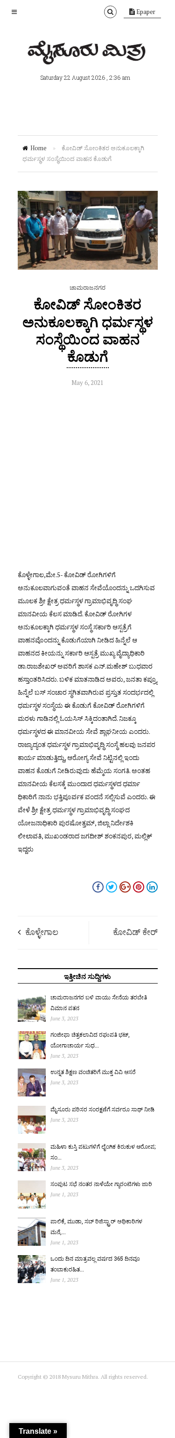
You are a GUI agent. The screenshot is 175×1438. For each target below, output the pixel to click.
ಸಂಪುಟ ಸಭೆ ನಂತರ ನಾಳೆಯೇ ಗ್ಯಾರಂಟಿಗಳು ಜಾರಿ (101, 1183)
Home (38, 148)
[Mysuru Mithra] (88, 53)
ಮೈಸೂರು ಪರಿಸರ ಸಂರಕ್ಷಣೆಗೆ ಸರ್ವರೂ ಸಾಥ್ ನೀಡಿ (102, 1109)
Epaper (145, 11)
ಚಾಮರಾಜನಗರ (87, 287)
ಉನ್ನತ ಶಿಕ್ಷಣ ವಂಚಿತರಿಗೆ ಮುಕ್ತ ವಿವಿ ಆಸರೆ (93, 1071)
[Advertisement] (87, 480)
